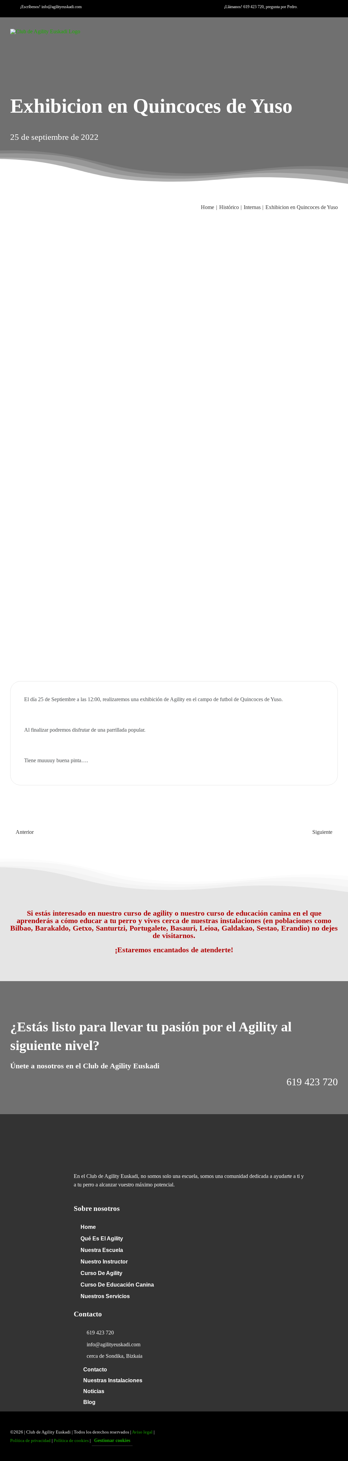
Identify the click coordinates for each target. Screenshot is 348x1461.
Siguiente (322, 832)
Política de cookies (71, 1440)
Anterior (25, 832)
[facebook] (150, 14)
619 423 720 (253, 6)
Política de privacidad (30, 1440)
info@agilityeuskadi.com (61, 6)
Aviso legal (142, 1432)
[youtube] (161, 14)
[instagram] (172, 14)
